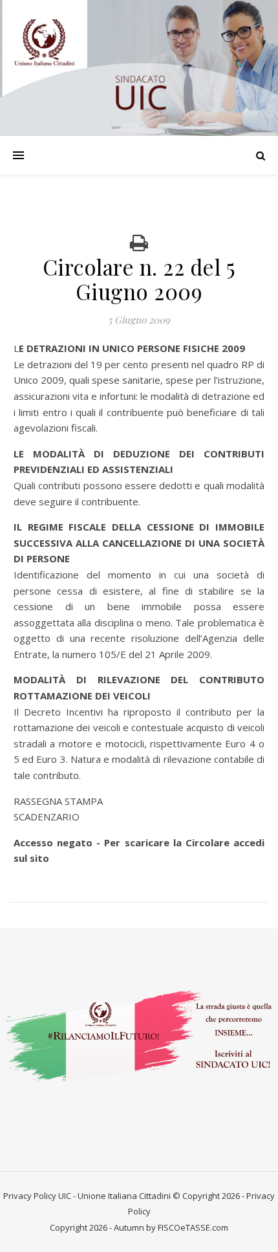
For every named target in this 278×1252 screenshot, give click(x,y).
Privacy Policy (29, 1196)
